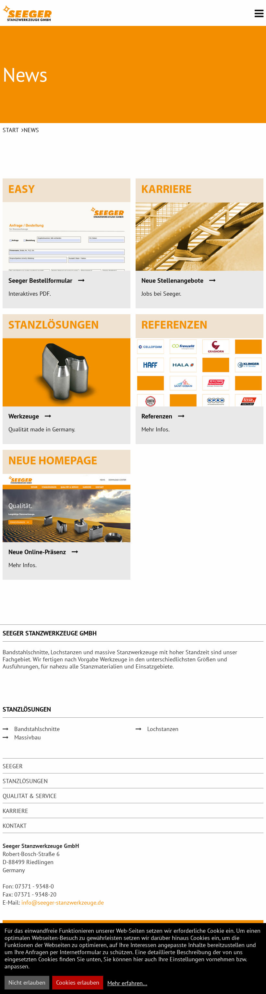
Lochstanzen (162, 729)
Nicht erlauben (26, 982)
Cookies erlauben (77, 982)
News (31, 130)
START (11, 130)
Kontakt (15, 825)
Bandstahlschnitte (37, 729)
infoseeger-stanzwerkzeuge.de (62, 902)
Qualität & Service (30, 796)
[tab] (133, 766)
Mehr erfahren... (127, 983)
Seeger (13, 766)
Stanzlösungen (25, 781)
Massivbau (27, 737)
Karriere (15, 811)
